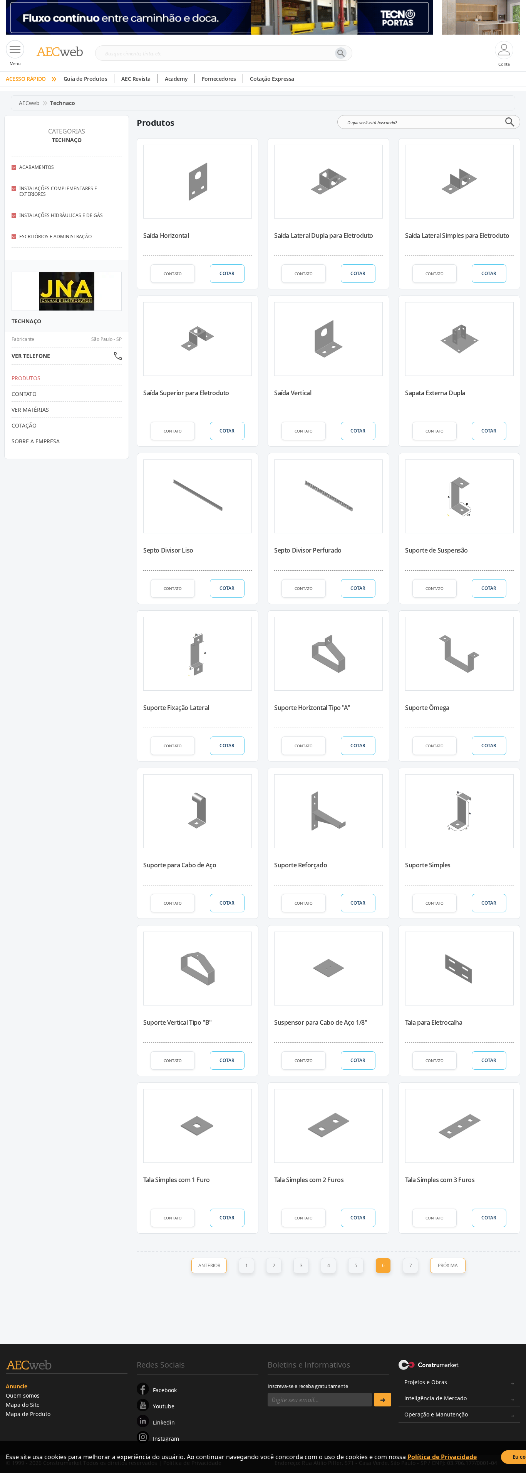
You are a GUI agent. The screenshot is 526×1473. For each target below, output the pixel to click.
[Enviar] (382, 1399)
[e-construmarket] (429, 1364)
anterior (209, 1265)
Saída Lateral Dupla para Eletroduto (323, 235)
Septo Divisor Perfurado (308, 550)
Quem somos (23, 1395)
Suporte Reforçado (300, 865)
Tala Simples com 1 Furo (176, 1180)
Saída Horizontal (166, 235)
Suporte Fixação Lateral (176, 707)
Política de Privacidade (442, 1457)
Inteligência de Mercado (435, 1398)
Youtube (163, 1406)
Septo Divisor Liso (168, 550)
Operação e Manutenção (436, 1414)
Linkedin (164, 1422)
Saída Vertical (292, 393)
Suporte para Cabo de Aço (179, 865)
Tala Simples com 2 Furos (308, 1180)
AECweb (29, 103)
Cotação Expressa (272, 78)
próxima (448, 1265)
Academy (176, 78)
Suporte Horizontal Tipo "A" (312, 707)
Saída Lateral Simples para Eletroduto (457, 235)
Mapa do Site (23, 1404)
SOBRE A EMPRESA (36, 441)
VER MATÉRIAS (30, 409)
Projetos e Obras (425, 1382)
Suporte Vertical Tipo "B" (177, 1022)
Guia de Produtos (85, 78)
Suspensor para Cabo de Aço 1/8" (320, 1022)
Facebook (165, 1390)
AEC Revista (136, 78)
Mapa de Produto (28, 1414)
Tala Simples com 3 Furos (439, 1180)
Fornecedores (219, 78)
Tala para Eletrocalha (433, 1022)
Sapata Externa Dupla (435, 393)
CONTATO (173, 273)
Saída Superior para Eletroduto (186, 393)
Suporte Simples (428, 865)
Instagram (166, 1438)
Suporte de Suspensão (436, 550)
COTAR (227, 273)
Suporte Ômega (427, 707)
